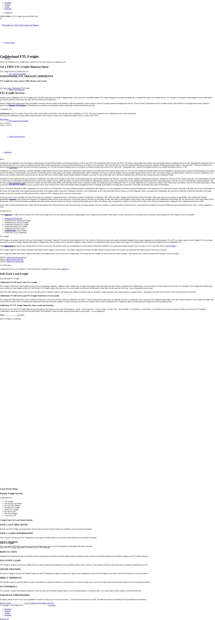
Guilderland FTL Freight (13, 218)
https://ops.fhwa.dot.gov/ (15, 259)
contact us (64, 269)
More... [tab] (2, 159)
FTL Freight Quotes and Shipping (35, 605)
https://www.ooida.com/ (15, 261)
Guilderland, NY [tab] (6, 109)
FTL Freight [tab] (4, 236)
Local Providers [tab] (5, 265)
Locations (52, 605)
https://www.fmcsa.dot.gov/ (17, 257)
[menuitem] (109, 13)
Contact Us (8, 13)
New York (7, 88)
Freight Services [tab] (5, 211)
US (1, 88)
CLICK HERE (170, 246)
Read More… (5, 119)
